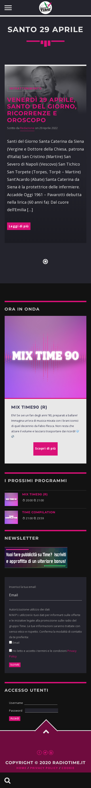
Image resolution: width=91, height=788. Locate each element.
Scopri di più (45, 448)
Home (21, 768)
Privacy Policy (44, 768)
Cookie (68, 768)
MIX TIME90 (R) (35, 494)
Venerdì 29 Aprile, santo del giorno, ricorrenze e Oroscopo (42, 110)
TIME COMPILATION (38, 512)
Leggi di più (19, 226)
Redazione (27, 128)
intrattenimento (25, 88)
